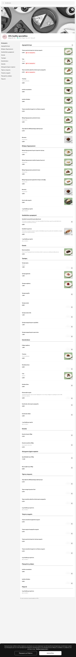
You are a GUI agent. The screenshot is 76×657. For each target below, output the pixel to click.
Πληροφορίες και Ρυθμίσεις (25, 653)
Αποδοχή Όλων (50, 653)
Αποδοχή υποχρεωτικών (42, 649)
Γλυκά (23, 38)
